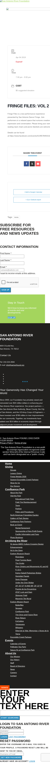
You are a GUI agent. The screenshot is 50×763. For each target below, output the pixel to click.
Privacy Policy (6, 443)
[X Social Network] (32, 163)
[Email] (38, 163)
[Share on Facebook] (26, 163)
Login (4, 737)
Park (16, 217)
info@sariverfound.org (15, 365)
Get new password (11, 757)
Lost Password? (17, 737)
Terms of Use (20, 443)
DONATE (4, 687)
